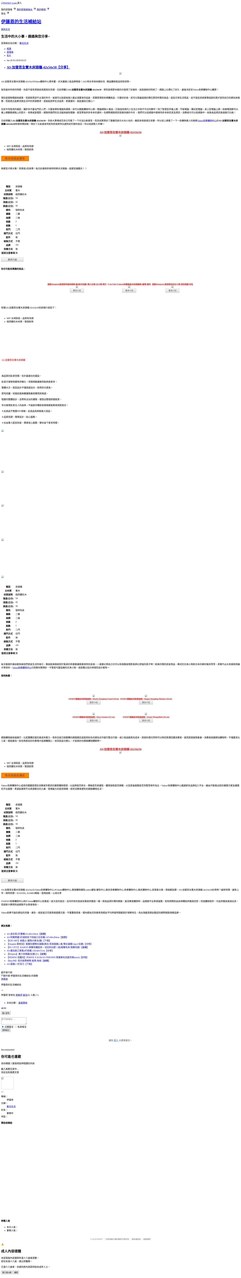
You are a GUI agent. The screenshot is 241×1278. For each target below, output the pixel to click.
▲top (3, 1008)
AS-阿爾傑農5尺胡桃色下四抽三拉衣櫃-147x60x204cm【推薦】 (37, 937)
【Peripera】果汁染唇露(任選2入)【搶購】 (27, 954)
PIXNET (100, 1239)
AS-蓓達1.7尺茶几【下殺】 (20, 964)
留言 (25, 995)
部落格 (10, 52)
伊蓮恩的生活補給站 (21, 21)
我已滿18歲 (6, 1272)
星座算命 (22, 1003)
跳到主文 (5, 29)
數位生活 (24, 43)
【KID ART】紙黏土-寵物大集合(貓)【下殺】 (29, 940)
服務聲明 (147, 1239)
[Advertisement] (120, 1169)
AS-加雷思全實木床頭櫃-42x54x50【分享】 (38, 67)
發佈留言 (5, 1030)
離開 (16, 1272)
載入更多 (5, 1013)
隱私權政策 (136, 1239)
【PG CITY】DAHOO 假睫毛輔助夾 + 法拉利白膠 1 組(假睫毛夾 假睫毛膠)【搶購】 (48, 947)
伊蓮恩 (4, 979)
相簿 (9, 49)
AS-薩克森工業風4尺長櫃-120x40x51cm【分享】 (30, 950)
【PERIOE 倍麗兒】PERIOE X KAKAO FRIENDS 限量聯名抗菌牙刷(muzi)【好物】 (48, 957)
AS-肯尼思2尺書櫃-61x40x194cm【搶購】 (27, 934)
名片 (9, 55)
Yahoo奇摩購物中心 (206, 120)
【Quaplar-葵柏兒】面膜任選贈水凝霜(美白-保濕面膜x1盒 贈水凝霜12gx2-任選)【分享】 (50, 944)
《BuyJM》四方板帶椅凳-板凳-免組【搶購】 (28, 961)
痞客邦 (19, 995)
